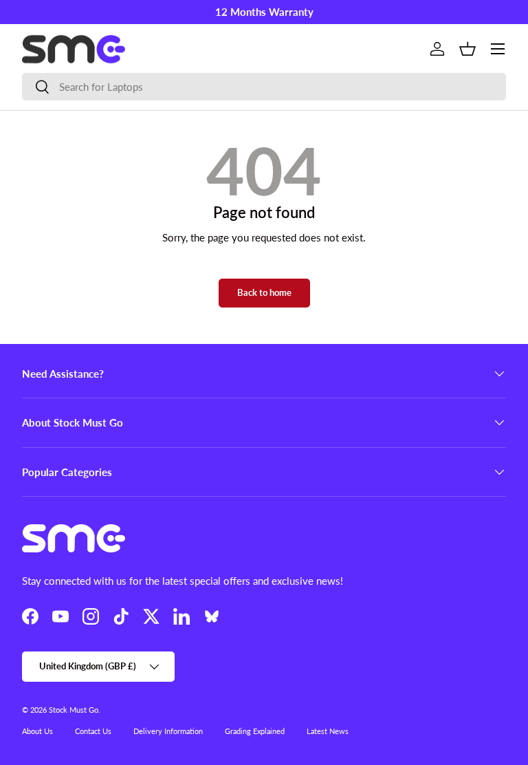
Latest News (328, 730)
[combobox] (264, 86)
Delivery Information (168, 730)
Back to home (264, 292)
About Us (37, 730)
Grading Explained (255, 730)
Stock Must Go (73, 709)
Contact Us (93, 730)
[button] (467, 49)
